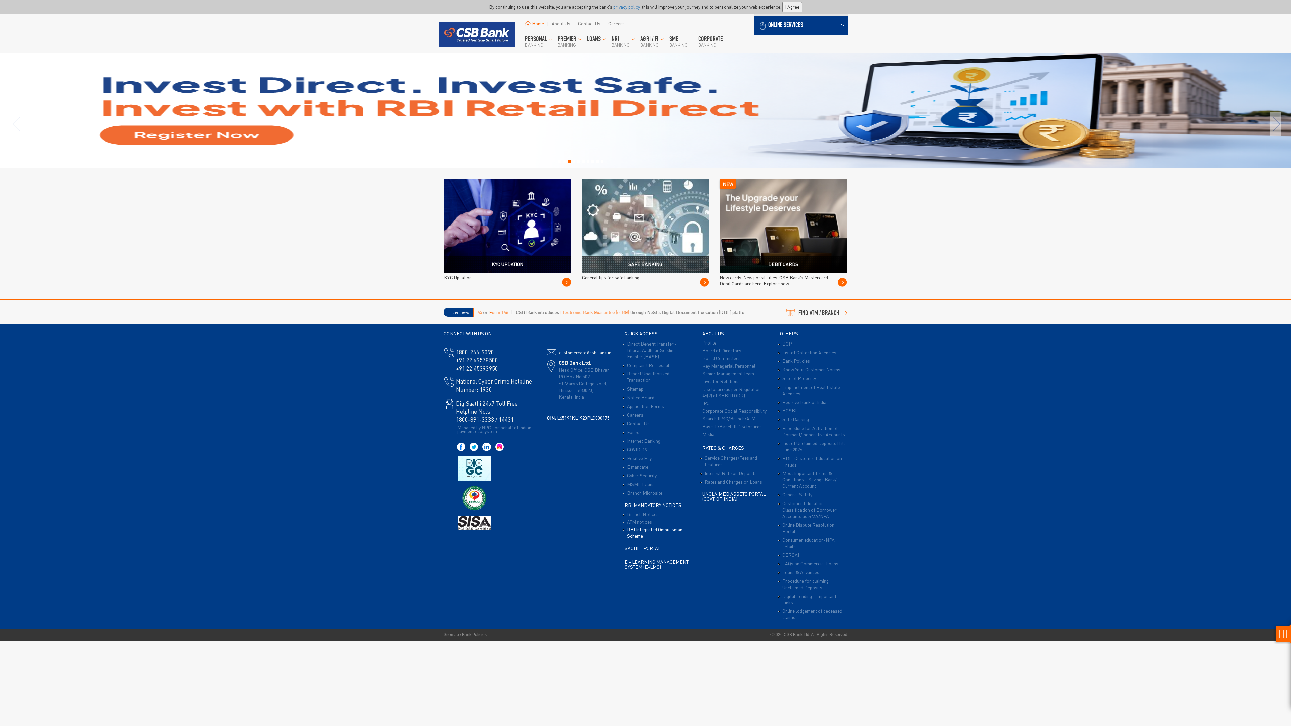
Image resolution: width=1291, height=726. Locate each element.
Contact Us (589, 23)
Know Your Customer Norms (811, 369)
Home (538, 23)
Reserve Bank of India (804, 402)
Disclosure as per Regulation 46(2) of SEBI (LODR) (731, 392)
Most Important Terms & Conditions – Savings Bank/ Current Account (809, 479)
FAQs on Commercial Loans (810, 563)
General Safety (797, 494)
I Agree (792, 7)
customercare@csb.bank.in (585, 352)
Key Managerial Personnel (728, 366)
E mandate (637, 466)
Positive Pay (639, 458)
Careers (616, 23)
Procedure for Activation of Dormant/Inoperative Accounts (813, 431)
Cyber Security (642, 475)
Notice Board (640, 397)
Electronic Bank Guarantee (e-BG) (546, 312)
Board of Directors (721, 350)
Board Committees (721, 358)
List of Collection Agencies (809, 352)
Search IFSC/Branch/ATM (728, 418)
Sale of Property (799, 378)
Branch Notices (643, 514)
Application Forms (645, 406)
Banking (536, 42)
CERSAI (790, 555)
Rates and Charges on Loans (733, 482)
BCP (787, 343)
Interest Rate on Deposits (731, 473)
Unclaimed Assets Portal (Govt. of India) (734, 496)
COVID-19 (637, 449)
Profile (709, 342)
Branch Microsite (644, 493)
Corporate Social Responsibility (734, 411)
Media (708, 434)
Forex (633, 432)
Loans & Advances (800, 572)
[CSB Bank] (476, 25)
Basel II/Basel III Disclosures (732, 426)
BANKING (567, 42)
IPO (706, 403)
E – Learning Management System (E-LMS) (657, 564)
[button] (801, 24)
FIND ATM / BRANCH (818, 313)
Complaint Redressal (648, 365)
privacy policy (626, 7)
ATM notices (639, 522)
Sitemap (635, 389)
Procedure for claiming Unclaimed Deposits (805, 584)
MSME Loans (641, 484)
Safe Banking (795, 419)
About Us (561, 23)
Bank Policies (796, 361)
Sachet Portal (643, 548)
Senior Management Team (728, 373)
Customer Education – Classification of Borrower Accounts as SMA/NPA (809, 509)
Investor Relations (721, 381)
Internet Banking (643, 441)
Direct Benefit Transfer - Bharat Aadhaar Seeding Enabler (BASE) (652, 349)
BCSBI (789, 410)
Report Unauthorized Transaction (648, 376)
